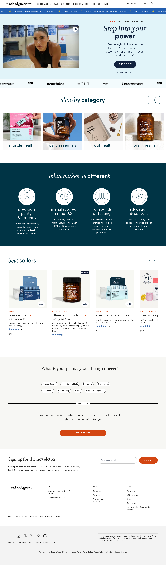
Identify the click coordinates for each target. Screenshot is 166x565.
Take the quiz (83, 433)
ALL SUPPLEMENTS (125, 72)
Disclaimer (66, 552)
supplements (43, 4)
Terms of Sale (44, 552)
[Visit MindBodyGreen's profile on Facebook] (25, 536)
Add (41, 304)
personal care (81, 4)
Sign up (148, 460)
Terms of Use (56, 552)
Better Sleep (64, 391)
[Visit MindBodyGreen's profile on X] (32, 536)
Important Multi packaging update (139, 508)
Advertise (131, 503)
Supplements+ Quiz (57, 498)
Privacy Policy (76, 552)
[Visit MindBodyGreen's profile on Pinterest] (38, 536)
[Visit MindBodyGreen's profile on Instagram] (18, 536)
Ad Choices (109, 552)
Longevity (87, 384)
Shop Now (125, 64)
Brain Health (103, 384)
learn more (132, 4)
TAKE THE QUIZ (69, 11)
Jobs (129, 499)
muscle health (62, 4)
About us (97, 491)
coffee (97, 4)
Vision (78, 391)
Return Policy (88, 552)
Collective (131, 491)
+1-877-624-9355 (52, 517)
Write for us (132, 495)
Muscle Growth (49, 384)
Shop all (152, 261)
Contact (97, 495)
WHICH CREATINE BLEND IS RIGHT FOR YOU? (33, 11)
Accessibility (98, 552)
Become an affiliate (98, 500)
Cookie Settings (121, 552)
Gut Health (48, 391)
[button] (158, 3)
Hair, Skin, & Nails (70, 384)
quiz (105, 4)
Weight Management (95, 391)
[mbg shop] (19, 4)
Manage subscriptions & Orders (59, 492)
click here (33, 517)
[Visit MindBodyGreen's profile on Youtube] (45, 536)
